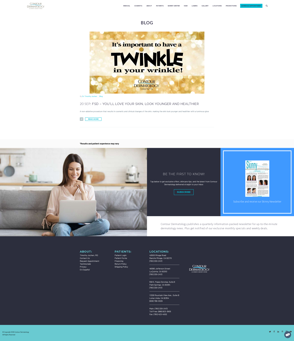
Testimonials (85, 264)
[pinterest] (282, 332)
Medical (126, 6)
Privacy (83, 266)
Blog (101, 96)
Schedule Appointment (251, 6)
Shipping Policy (121, 266)
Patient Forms (121, 258)
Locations (217, 6)
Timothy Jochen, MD (89, 255)
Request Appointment (89, 261)
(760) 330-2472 (161, 308)
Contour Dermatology (22, 332)
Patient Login (120, 255)
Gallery (205, 6)
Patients (160, 6)
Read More (93, 119)
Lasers (194, 6)
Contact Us (85, 258)
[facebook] (274, 332)
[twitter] (270, 332)
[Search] (266, 5)
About (149, 6)
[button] (81, 119)
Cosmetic (138, 6)
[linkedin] (278, 332)
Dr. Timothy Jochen (89, 96)
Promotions (231, 6)
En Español (85, 269)
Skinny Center (174, 6)
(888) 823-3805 (164, 311)
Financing (119, 261)
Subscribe (184, 192)
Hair (186, 6)
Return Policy (120, 264)
